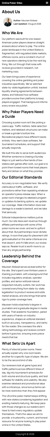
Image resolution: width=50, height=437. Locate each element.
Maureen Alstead (29, 20)
